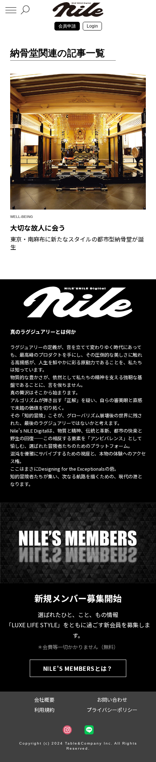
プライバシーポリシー (112, 709)
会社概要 (44, 699)
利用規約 (44, 709)
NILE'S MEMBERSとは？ (78, 668)
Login (92, 26)
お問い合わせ (112, 699)
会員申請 (67, 26)
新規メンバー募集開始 (78, 598)
